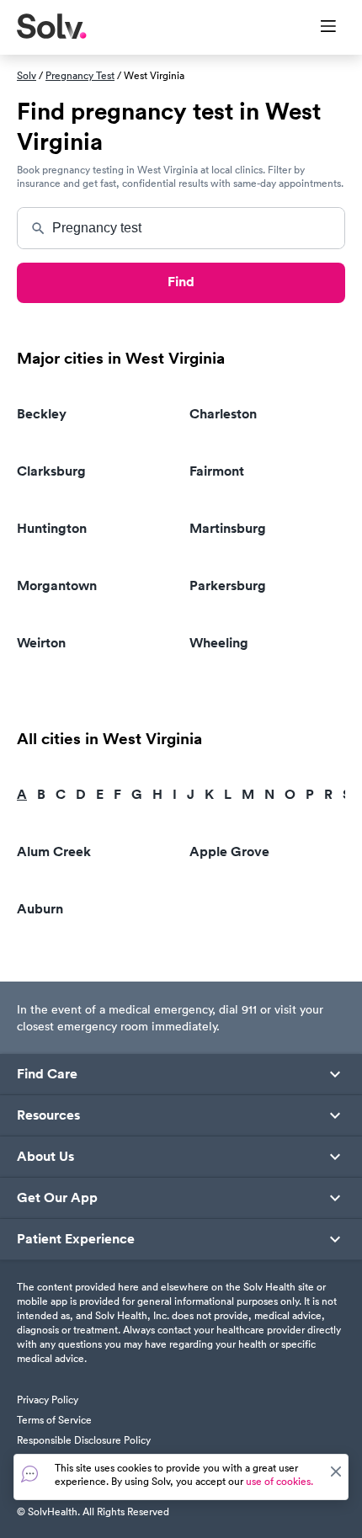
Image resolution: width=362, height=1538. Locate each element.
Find (181, 281)
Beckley (42, 414)
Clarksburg (51, 471)
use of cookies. (279, 1481)
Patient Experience (76, 1239)
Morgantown (57, 585)
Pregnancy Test (79, 75)
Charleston (223, 414)
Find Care (47, 1074)
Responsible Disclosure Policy (84, 1440)
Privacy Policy (47, 1399)
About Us (45, 1156)
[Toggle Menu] (318, 27)
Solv (26, 75)
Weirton (41, 643)
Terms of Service (54, 1420)
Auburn (40, 909)
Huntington (52, 528)
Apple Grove (229, 851)
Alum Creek (54, 851)
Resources (48, 1115)
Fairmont (216, 471)
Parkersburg (227, 585)
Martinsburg (227, 528)
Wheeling (218, 643)
